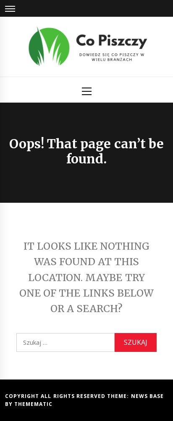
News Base (147, 396)
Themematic (33, 404)
